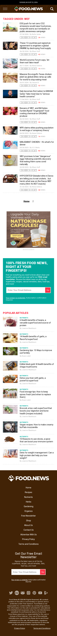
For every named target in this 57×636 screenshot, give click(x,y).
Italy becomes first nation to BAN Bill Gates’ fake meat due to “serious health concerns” (36, 94)
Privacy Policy (28, 539)
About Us (28, 525)
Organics (28, 511)
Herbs (28, 502)
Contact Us (29, 530)
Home (28, 487)
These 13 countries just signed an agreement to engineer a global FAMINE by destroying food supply (35, 45)
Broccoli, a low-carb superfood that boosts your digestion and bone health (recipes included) (36, 411)
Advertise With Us (28, 534)
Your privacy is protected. (16, 298)
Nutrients (28, 497)
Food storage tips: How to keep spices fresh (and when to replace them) (35, 394)
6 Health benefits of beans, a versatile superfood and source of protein (35, 323)
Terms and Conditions (28, 544)
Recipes (28, 492)
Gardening (28, 506)
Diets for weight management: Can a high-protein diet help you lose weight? (37, 455)
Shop (28, 520)
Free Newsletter (28, 516)
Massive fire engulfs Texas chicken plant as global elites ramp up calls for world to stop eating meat (36, 77)
